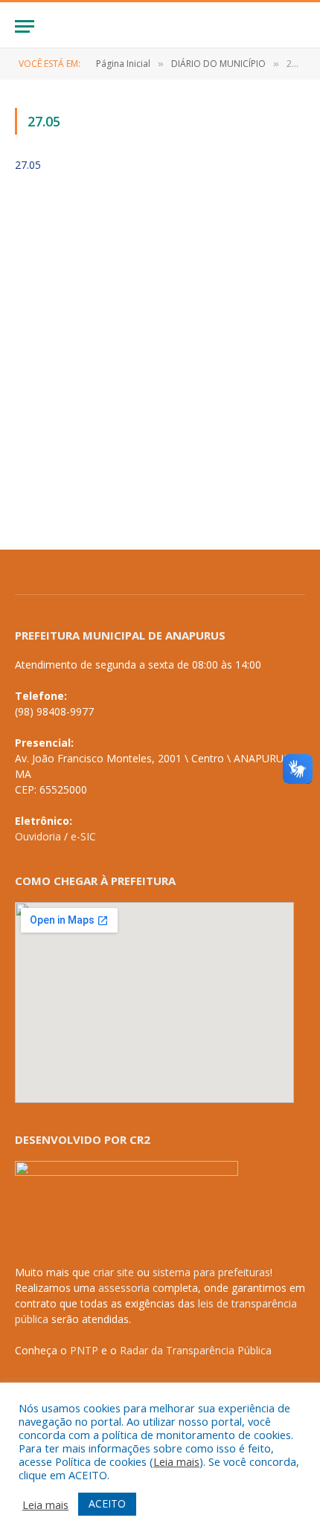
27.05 (28, 165)
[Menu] (24, 26)
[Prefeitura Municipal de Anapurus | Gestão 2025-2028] (160, 26)
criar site (113, 1272)
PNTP (84, 1350)
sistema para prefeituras (211, 1272)
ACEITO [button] (107, 1503)
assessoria (124, 1288)
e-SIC (83, 836)
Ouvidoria (38, 836)
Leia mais (176, 1461)
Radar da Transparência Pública (196, 1350)
